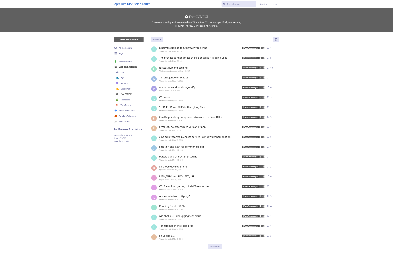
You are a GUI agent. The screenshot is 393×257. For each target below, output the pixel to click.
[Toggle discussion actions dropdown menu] (277, 48)
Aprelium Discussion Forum (132, 4)
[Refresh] (276, 39)
